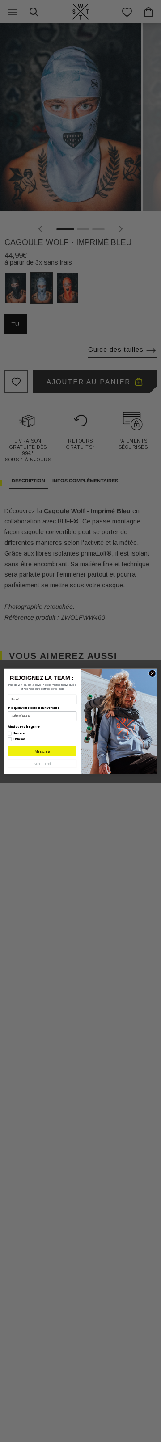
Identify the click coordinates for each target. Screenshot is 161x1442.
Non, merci (42, 764)
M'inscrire (42, 751)
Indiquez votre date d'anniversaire (33, 708)
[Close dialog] (152, 673)
